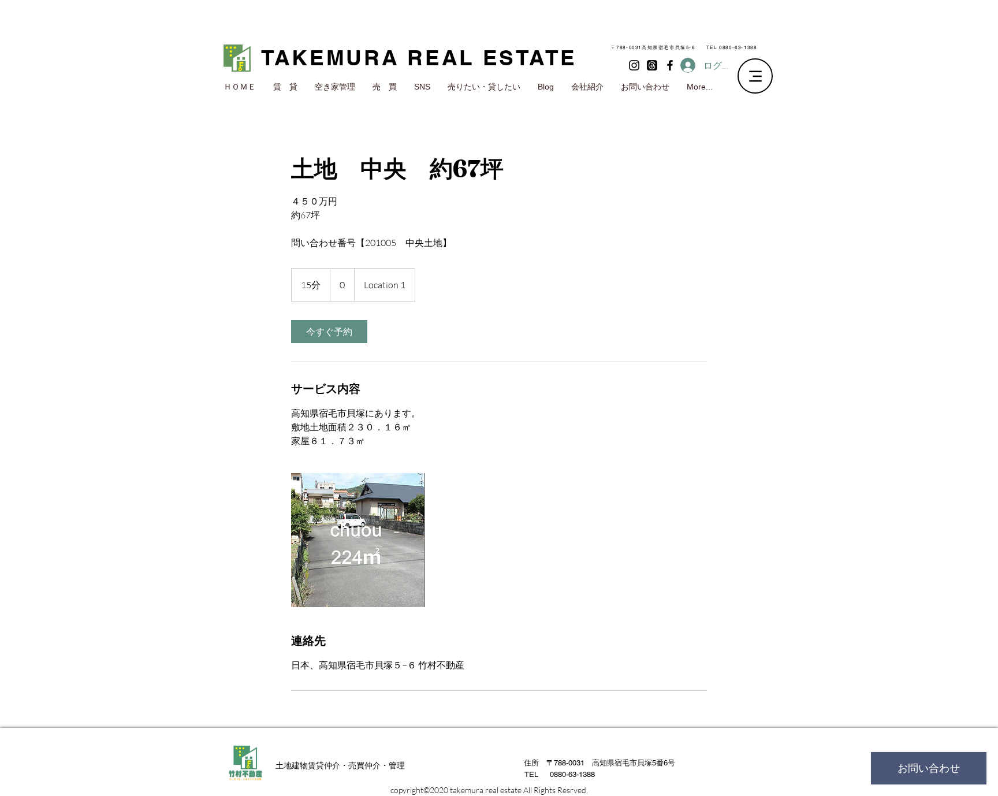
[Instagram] (634, 65)
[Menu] (755, 76)
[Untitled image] (358, 540)
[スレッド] (652, 65)
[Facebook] (670, 65)
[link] (329, 331)
